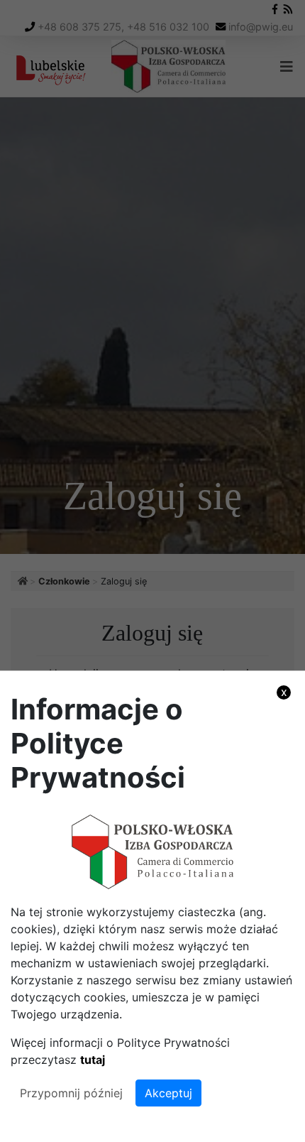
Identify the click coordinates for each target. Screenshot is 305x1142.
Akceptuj (168, 1093)
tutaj (92, 1060)
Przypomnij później (71, 1093)
